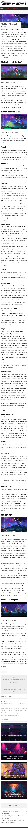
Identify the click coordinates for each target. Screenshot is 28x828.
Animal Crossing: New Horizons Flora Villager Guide (14, 690)
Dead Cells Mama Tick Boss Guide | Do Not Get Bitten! (14, 775)
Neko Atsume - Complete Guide (11, 8)
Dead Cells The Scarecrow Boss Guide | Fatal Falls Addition (14, 756)
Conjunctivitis (5, 41)
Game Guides (14, 132)
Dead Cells (4, 671)
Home (2, 11)
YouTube (12, 535)
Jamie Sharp (8, 739)
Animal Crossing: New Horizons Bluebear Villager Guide (14, 681)
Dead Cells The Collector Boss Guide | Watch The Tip (14, 794)
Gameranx (13, 82)
